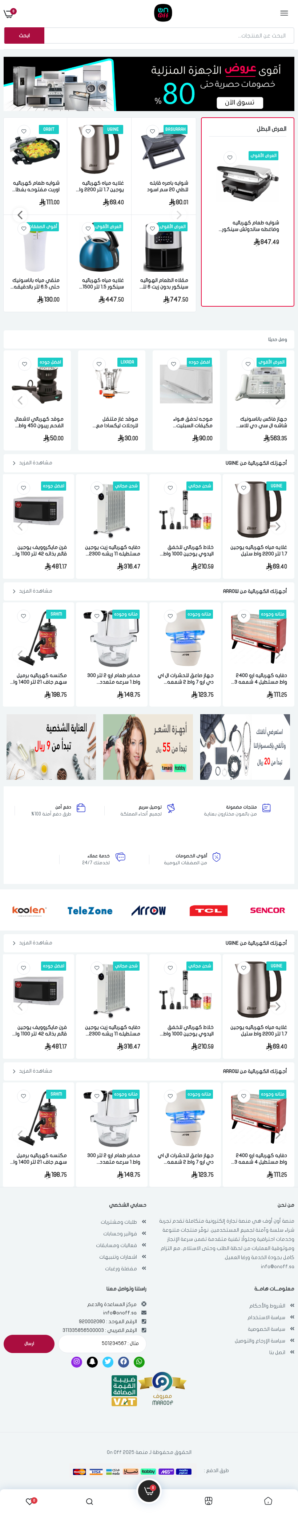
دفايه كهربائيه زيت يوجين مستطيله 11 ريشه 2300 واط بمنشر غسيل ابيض (112, 550)
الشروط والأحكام (267, 1306)
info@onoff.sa (277, 1266)
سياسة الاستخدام (266, 1317)
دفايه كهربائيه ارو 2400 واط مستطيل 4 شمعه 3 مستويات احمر (260, 679)
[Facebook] (123, 1362)
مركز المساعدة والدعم (112, 1304)
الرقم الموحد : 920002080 (108, 1321)
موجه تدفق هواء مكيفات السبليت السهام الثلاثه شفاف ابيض (190, 422)
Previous (179, 215)
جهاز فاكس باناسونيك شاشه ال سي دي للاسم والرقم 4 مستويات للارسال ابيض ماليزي (261, 422)
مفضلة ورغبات (121, 1268)
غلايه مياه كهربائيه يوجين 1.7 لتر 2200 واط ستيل (100, 186)
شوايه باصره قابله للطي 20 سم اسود (167, 186)
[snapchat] (92, 1362)
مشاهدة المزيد (35, 462)
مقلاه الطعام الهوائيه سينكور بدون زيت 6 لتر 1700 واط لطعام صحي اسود (164, 284)
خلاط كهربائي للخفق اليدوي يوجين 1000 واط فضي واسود (188, 550)
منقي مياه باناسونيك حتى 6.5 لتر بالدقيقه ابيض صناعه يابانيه (36, 284)
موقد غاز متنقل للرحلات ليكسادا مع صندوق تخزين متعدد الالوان (115, 422)
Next (20, 215)
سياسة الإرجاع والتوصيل (260, 1341)
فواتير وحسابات (120, 1233)
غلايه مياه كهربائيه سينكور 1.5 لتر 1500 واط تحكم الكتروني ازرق (102, 284)
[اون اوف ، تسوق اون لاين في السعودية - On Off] (148, 14)
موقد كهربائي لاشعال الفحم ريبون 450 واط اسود (39, 422)
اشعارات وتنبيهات (118, 1257)
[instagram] (76, 1362)
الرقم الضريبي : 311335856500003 (100, 1330)
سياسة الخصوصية (266, 1329)
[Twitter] (107, 1362)
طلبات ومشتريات (119, 1222)
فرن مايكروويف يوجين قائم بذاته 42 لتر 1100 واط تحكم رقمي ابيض (39, 550)
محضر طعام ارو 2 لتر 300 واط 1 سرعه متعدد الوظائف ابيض (113, 679)
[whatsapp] (139, 1362)
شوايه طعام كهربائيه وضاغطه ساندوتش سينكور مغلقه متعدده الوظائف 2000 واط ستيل (250, 226)
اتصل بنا (277, 1352)
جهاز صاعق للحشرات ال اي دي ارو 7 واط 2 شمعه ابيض (186, 679)
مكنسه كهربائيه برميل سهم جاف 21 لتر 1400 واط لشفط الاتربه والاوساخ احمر (38, 679)
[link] (230, 157)
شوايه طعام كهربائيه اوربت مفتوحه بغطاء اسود (36, 186)
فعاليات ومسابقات (116, 1245)
